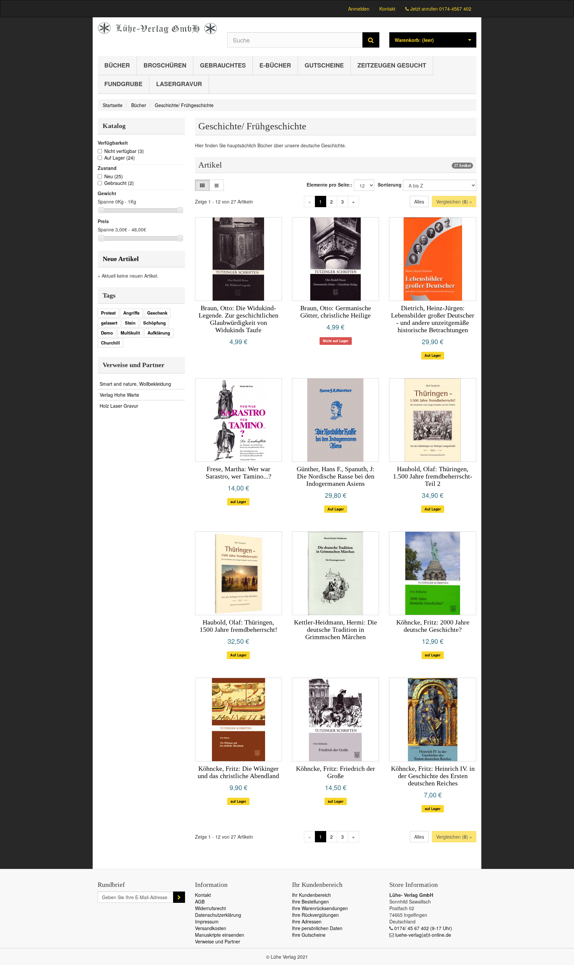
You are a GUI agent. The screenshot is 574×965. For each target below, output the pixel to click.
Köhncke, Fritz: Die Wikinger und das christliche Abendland (238, 772)
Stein (130, 323)
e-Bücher (275, 65)
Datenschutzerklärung (218, 914)
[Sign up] (179, 897)
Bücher (117, 65)
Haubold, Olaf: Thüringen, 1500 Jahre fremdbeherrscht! (238, 626)
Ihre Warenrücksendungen (320, 908)
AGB (200, 901)
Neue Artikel (121, 258)
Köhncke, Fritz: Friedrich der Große (335, 772)
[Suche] (370, 40)
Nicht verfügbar (124, 151)
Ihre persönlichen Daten (317, 928)
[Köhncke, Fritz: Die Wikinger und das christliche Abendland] (238, 719)
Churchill (110, 343)
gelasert (109, 323)
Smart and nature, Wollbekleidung (135, 383)
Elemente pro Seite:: (329, 184)
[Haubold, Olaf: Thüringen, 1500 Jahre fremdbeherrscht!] (238, 573)
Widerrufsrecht (210, 908)
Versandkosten (210, 928)
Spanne (106, 201)
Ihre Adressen (307, 921)
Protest (108, 313)
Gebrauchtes (223, 65)
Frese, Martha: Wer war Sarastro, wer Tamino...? (238, 472)
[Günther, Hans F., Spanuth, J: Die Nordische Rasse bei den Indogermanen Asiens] (335, 420)
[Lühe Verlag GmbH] (157, 28)
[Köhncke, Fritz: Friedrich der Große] (335, 719)
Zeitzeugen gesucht (391, 65)
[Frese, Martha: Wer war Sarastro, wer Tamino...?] (238, 420)
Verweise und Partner (217, 941)
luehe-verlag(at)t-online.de (423, 934)
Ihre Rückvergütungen (315, 914)
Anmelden (358, 8)
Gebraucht (119, 183)
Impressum (207, 921)
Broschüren (165, 65)
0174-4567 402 (455, 8)
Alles (419, 201)
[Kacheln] (202, 185)
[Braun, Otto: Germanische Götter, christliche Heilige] (335, 259)
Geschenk (157, 313)
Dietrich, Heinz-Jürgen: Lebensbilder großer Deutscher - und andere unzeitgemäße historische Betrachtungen (432, 319)
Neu (113, 176)
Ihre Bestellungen (310, 901)
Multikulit (130, 333)
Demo (107, 333)
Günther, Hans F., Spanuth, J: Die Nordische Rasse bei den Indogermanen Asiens (336, 476)
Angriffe (131, 313)
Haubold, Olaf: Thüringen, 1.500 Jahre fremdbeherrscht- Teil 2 (432, 476)
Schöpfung (154, 323)
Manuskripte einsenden (219, 934)
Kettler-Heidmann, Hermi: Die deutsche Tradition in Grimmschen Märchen (335, 629)
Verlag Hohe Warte (119, 394)
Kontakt (387, 8)
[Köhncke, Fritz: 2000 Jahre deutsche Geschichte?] (432, 573)
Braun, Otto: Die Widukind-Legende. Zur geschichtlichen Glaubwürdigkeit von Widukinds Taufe (238, 319)
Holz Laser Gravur (119, 405)
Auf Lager (119, 157)
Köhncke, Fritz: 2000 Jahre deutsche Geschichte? (432, 626)
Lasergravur (179, 83)
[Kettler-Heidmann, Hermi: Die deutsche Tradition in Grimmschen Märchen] (335, 573)
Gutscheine (324, 65)
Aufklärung (158, 333)
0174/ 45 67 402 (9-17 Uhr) (423, 928)
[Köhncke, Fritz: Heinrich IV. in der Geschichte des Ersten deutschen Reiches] (432, 719)
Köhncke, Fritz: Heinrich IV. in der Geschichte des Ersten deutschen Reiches (433, 776)
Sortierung (390, 184)
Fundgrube (123, 83)
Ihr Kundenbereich (311, 895)
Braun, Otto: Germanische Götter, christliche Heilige (335, 311)
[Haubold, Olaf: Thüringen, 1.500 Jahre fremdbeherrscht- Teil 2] (432, 420)
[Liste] (216, 185)
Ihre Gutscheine (309, 934)
